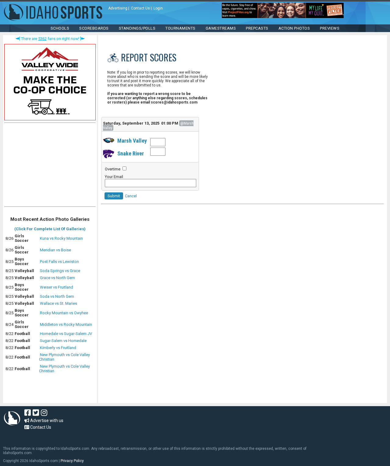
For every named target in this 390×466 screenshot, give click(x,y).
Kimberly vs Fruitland (58, 347)
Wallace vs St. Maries (58, 303)
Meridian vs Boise (55, 250)
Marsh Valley (132, 140)
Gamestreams (221, 28)
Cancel (131, 196)
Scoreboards (94, 28)
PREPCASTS (257, 28)
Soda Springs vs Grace (60, 270)
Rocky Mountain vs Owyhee (64, 313)
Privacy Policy (72, 461)
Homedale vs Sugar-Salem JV (66, 333)
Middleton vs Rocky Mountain (66, 324)
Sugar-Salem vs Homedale (63, 340)
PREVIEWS (329, 28)
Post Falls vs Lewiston (59, 261)
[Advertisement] (50, 166)
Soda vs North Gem (57, 296)
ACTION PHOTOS (294, 28)
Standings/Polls (137, 28)
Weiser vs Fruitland (56, 287)
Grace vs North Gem (57, 277)
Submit (114, 196)
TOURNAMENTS (180, 28)
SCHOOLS (60, 28)
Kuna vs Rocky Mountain (61, 238)
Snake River (130, 153)
